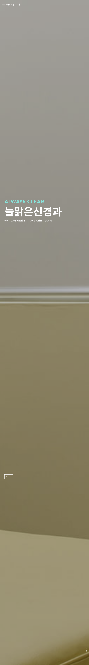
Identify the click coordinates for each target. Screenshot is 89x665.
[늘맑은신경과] (11, 4)
